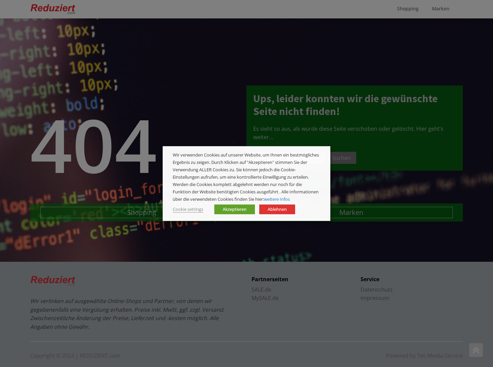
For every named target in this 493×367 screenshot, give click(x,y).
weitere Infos (277, 199)
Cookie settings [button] (188, 209)
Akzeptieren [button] (234, 209)
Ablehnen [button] (277, 209)
